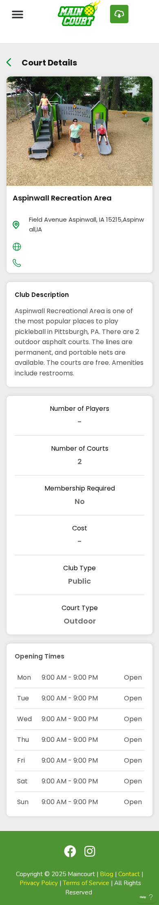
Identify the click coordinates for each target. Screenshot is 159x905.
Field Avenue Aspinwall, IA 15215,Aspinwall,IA (86, 224)
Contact (129, 874)
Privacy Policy (39, 883)
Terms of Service (86, 883)
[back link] (8, 60)
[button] (17, 14)
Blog (106, 874)
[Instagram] (89, 851)
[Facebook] (70, 851)
